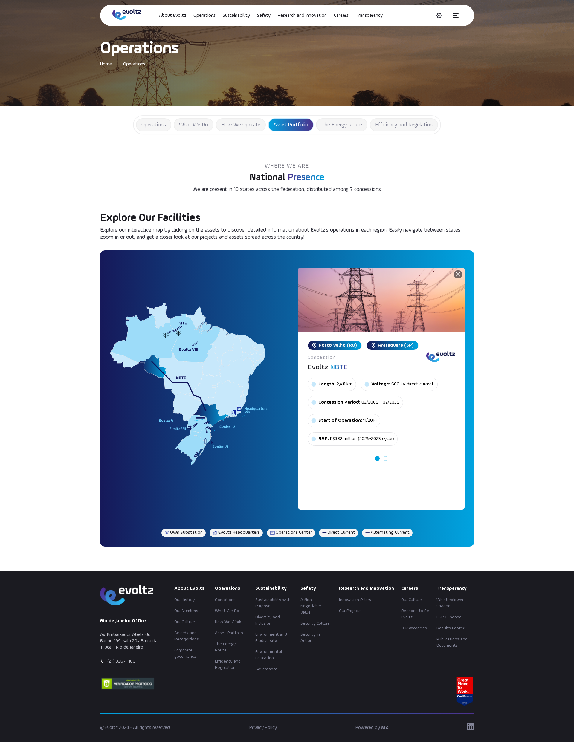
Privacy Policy (263, 727)
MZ (384, 727)
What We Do (193, 125)
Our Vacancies (414, 628)
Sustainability (236, 15)
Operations (204, 15)
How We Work (228, 622)
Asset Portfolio (291, 125)
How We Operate (240, 125)
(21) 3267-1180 (121, 661)
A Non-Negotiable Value (310, 606)
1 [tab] (377, 458)
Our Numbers (186, 611)
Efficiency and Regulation (404, 125)
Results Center (450, 628)
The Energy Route (341, 125)
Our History (184, 600)
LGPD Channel (449, 617)
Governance (266, 669)
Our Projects (350, 611)
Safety (264, 15)
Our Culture (184, 622)
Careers (341, 15)
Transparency (369, 15)
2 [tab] (385, 458)
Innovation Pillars (355, 600)
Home (106, 64)
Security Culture (315, 623)
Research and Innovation (302, 15)
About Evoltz (172, 15)
